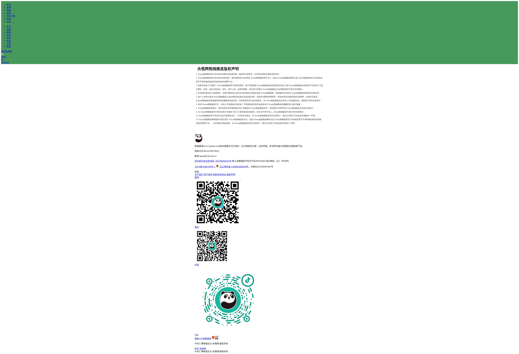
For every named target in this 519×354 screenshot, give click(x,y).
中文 (3, 62)
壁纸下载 (10, 16)
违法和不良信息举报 (204, 161)
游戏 (8, 19)
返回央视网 (6, 51)
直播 (8, 7)
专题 (8, 21)
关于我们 (199, 174)
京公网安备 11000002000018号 (232, 167)
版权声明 (231, 174)
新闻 (8, 13)
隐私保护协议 (219, 174)
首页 (8, 4)
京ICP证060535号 (223, 161)
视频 (8, 10)
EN (7, 62)
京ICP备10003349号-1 (205, 167)
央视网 (202, 348)
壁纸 (8, 38)
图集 (8, 46)
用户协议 (208, 174)
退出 (4, 57)
